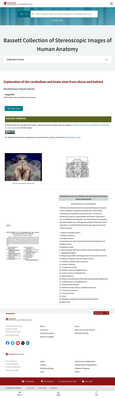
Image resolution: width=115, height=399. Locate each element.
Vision (77, 372)
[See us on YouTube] (18, 343)
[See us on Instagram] (23, 343)
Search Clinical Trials (69, 381)
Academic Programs (82, 368)
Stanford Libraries (82, 333)
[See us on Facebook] (7, 343)
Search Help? (57, 20)
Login (58, 395)
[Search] (33, 14)
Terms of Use (31, 388)
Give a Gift (88, 381)
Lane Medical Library (25, 4)
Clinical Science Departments (86, 365)
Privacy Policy (42, 388)
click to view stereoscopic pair (23, 183)
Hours (77, 326)
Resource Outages (47, 337)
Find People (29, 381)
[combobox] (64, 14)
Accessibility (53, 388)
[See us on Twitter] (12, 343)
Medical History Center (72, 137)
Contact (43, 365)
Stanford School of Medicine (27, 355)
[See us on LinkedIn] (27, 343)
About (42, 326)
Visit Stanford (48, 381)
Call (96, 395)
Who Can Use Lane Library (84, 330)
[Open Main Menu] (111, 3)
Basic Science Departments (85, 361)
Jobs (42, 372)
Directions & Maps (47, 333)
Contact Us (44, 330)
